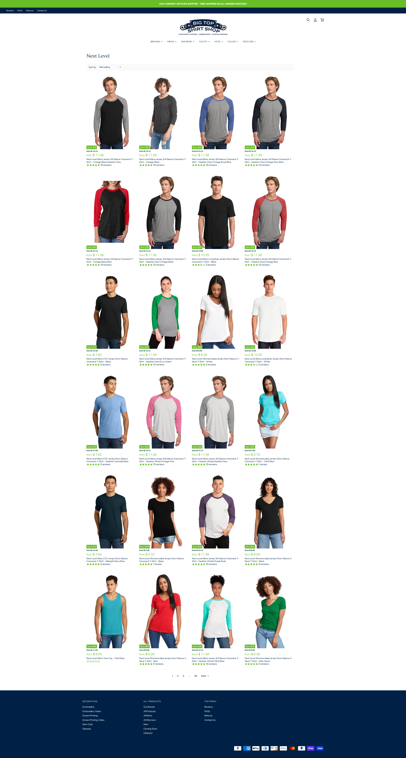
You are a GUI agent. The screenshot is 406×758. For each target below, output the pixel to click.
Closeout (148, 733)
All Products (150, 711)
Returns (29, 11)
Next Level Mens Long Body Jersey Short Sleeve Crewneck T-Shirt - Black (215, 260)
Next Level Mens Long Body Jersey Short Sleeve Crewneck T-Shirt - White (268, 360)
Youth (203, 42)
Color (232, 42)
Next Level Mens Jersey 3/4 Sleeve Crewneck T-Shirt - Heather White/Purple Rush (215, 560)
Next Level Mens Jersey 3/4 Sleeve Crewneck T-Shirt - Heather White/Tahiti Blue (215, 659)
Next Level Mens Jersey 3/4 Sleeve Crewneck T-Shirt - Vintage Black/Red (110, 260)
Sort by (92, 67)
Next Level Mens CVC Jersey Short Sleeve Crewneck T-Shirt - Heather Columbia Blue (107, 460)
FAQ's (19, 11)
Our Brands (149, 706)
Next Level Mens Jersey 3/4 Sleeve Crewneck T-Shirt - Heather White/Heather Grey (215, 460)
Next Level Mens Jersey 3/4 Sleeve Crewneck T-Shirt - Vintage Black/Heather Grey (110, 160)
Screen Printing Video (93, 720)
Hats (217, 42)
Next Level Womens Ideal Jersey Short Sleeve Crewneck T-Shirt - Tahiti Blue (267, 460)
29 (195, 675)
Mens (171, 42)
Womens (187, 42)
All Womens (150, 720)
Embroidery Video (91, 711)
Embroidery (88, 706)
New (146, 724)
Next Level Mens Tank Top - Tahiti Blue (105, 658)
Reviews (9, 11)
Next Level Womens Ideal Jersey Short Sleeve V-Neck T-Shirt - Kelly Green (268, 659)
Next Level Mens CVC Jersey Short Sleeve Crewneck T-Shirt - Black (107, 360)
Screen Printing (90, 715)
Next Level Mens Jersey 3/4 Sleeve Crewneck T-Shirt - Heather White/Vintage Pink (162, 460)
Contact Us (42, 11)
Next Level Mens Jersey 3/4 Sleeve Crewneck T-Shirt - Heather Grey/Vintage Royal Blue (215, 160)
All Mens (148, 715)
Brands (156, 42)
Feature (248, 42)
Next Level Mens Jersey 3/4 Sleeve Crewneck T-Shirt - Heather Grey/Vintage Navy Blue (268, 160)
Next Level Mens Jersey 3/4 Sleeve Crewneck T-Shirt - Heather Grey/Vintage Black (162, 260)
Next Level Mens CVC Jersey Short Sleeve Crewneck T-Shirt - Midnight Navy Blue (107, 560)
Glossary (86, 728)
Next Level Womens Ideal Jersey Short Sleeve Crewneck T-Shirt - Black (161, 560)
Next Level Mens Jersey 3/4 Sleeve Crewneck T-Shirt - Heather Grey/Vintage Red (268, 260)
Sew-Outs (87, 724)
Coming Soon (150, 728)
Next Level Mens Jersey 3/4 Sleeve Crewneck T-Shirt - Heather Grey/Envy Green (162, 360)
